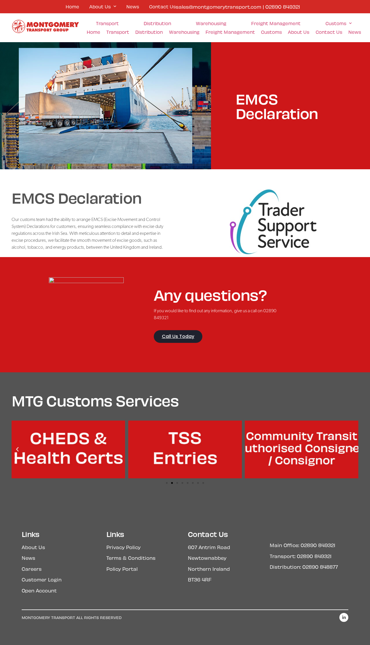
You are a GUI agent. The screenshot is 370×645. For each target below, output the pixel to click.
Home (72, 6)
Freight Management (276, 23)
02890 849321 (282, 7)
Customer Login (42, 579)
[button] (17, 449)
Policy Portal (122, 569)
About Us (100, 6)
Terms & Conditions (131, 558)
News (132, 6)
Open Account (39, 590)
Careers (32, 569)
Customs (335, 23)
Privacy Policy (123, 547)
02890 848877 (320, 567)
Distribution (157, 23)
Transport (107, 23)
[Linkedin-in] (343, 617)
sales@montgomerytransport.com (218, 7)
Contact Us (162, 6)
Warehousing (211, 23)
